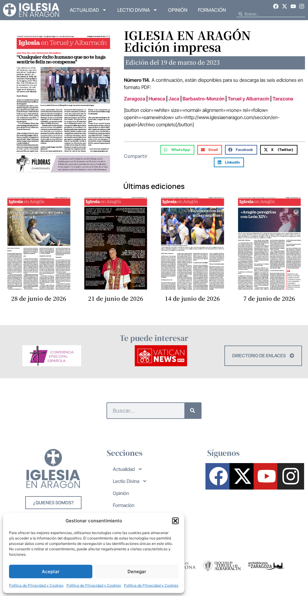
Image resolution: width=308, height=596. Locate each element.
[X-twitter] (284, 6)
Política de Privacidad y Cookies (36, 585)
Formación (212, 10)
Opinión (177, 10)
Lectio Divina (133, 10)
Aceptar (51, 571)
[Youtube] (293, 6)
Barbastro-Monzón (203, 99)
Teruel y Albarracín (248, 99)
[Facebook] (276, 6)
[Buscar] (192, 410)
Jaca (174, 99)
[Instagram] (301, 6)
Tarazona (283, 99)
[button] (175, 521)
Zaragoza (134, 99)
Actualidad (84, 10)
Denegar (137, 571)
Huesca (157, 99)
